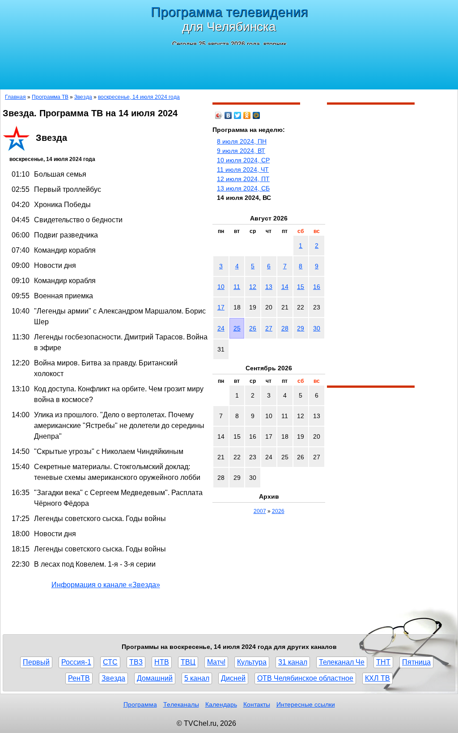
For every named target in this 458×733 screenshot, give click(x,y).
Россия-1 (76, 662)
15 (300, 286)
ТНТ (383, 662)
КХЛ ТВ (377, 678)
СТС (110, 662)
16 (316, 286)
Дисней (233, 678)
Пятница (416, 662)
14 (284, 286)
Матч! (216, 662)
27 (268, 328)
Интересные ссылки (305, 704)
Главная (15, 97)
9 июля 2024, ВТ (241, 150)
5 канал (196, 678)
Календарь (221, 704)
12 (252, 286)
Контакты (256, 704)
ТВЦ (188, 662)
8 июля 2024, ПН (242, 141)
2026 (278, 511)
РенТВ (79, 678)
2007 (260, 511)
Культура (252, 662)
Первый (36, 662)
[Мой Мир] (256, 115)
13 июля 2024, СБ (243, 188)
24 (221, 328)
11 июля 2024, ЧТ (243, 169)
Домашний (155, 678)
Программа (140, 704)
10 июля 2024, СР (243, 160)
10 (221, 286)
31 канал (292, 662)
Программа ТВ (50, 97)
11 (236, 286)
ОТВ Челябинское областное (305, 678)
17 (221, 307)
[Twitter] (237, 115)
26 (252, 328)
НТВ (161, 662)
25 (237, 328)
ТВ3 (136, 662)
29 (300, 328)
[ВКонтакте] (228, 115)
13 (268, 286)
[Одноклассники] (247, 115)
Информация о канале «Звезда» (105, 585)
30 (316, 328)
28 (284, 328)
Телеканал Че (342, 662)
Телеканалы (181, 704)
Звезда (83, 97)
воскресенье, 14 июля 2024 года (139, 97)
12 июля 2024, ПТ (243, 178)
